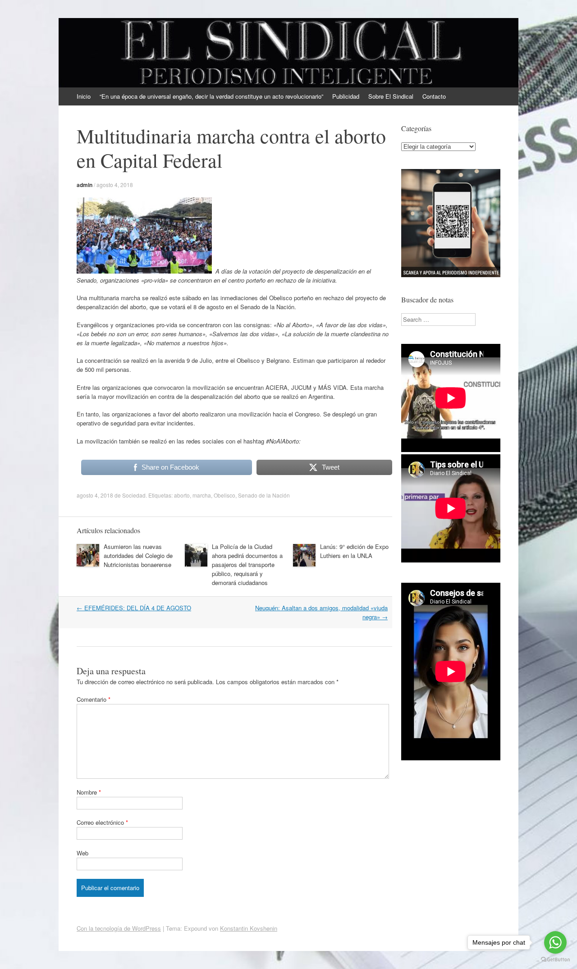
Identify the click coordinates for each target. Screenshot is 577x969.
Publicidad (345, 96)
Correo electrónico (102, 822)
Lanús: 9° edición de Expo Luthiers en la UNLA (354, 551)
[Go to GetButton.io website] (555, 960)
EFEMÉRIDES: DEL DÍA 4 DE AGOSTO (134, 607)
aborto (182, 495)
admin (84, 185)
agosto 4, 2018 (114, 184)
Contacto (434, 96)
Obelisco (224, 495)
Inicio (84, 96)
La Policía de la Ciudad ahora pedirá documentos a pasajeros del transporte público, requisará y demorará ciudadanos (247, 564)
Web (82, 853)
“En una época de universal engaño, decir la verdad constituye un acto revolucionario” (211, 96)
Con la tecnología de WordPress (119, 928)
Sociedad (134, 495)
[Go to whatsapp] (555, 942)
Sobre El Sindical (390, 96)
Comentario (93, 699)
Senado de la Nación (264, 495)
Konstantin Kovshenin (248, 928)
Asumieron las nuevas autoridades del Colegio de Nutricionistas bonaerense (138, 555)
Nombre (89, 792)
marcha (201, 495)
